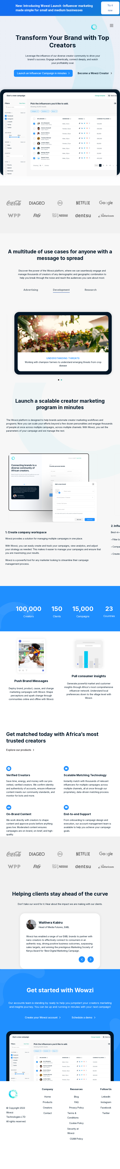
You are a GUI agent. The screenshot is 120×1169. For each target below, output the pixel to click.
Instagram (106, 1102)
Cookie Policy (76, 1123)
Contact (47, 1113)
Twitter (106, 1113)
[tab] (30, 290)
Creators (47, 1107)
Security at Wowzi (73, 1131)
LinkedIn (106, 1096)
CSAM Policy (76, 1138)
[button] (110, 25)
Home (47, 1096)
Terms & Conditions (73, 1115)
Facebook (106, 1107)
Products (47, 1102)
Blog (76, 1096)
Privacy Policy (76, 1107)
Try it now (110, 8)
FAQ (76, 1102)
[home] (76, 25)
